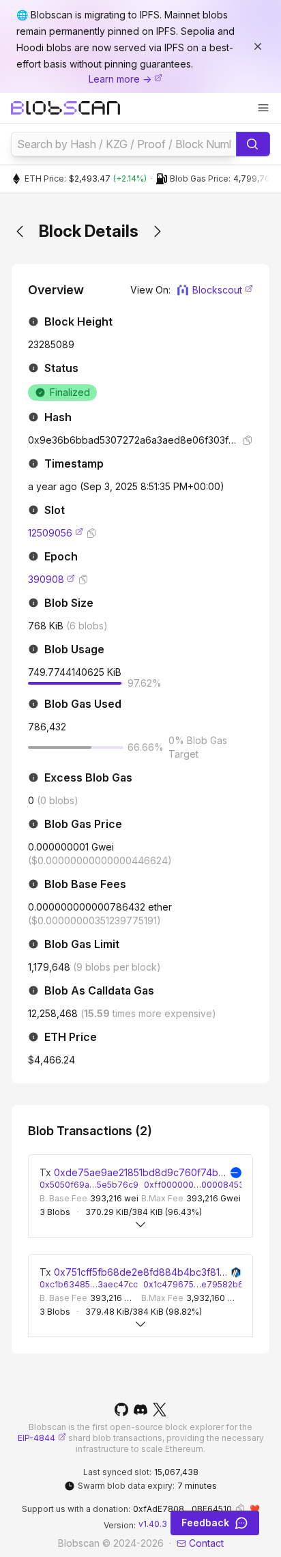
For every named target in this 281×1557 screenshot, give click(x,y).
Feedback (205, 1522)
